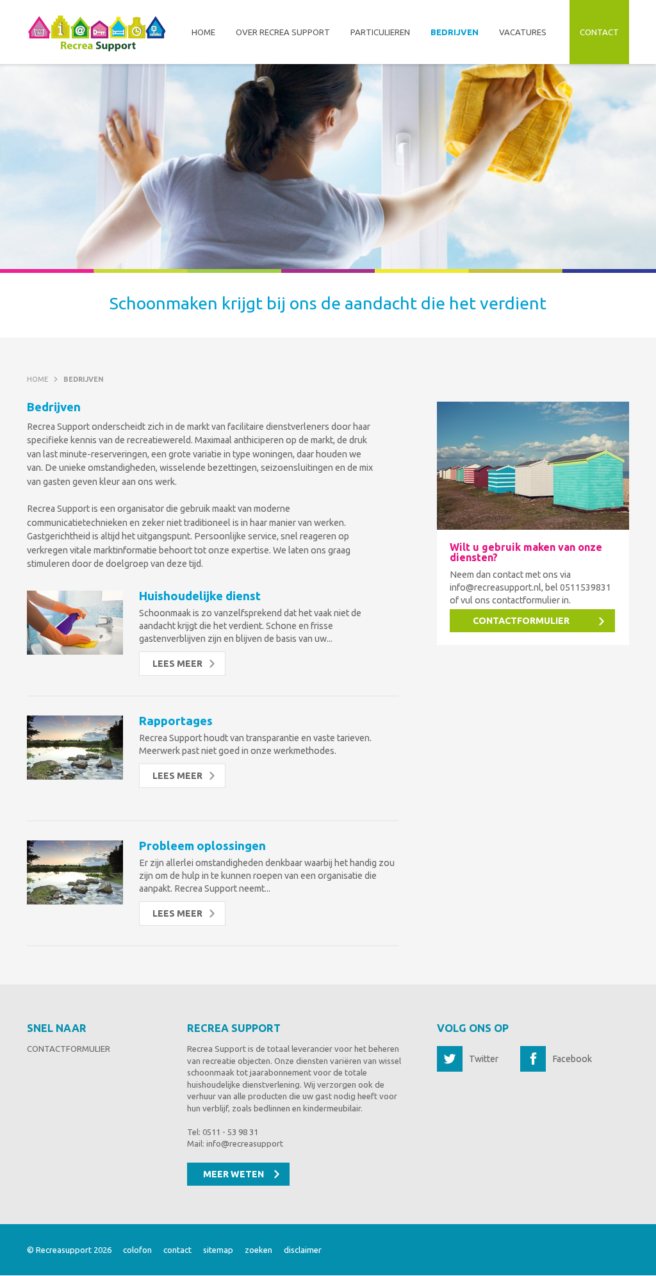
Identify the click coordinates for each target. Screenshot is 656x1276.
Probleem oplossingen (202, 846)
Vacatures (522, 32)
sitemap (218, 1249)
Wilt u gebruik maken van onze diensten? (526, 553)
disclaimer (303, 1249)
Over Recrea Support (283, 32)
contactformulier (521, 621)
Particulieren (380, 32)
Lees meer (177, 663)
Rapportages (176, 721)
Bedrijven (454, 32)
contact (177, 1249)
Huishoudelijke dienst (200, 596)
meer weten (233, 1174)
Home (203, 32)
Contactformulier (68, 1048)
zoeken (258, 1249)
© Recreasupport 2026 (69, 1249)
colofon (137, 1249)
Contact (599, 32)
